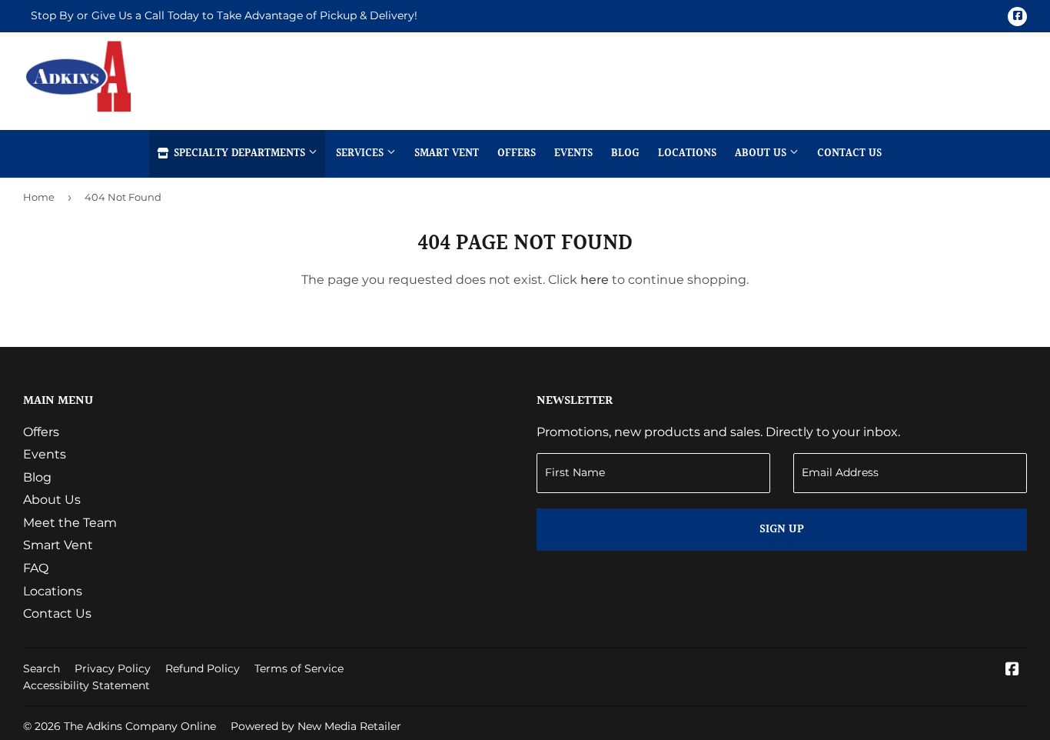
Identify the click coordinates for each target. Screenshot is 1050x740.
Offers (516, 153)
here (594, 279)
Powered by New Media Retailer (316, 726)
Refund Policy (202, 668)
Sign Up (781, 529)
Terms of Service (299, 668)
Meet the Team (70, 522)
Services (361, 153)
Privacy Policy (113, 668)
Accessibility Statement (86, 685)
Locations (687, 153)
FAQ (35, 568)
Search (41, 668)
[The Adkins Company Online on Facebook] (1012, 670)
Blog (625, 153)
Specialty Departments (239, 153)
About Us (762, 153)
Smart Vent (446, 153)
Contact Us (849, 153)
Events (573, 153)
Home (39, 197)
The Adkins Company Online (140, 726)
